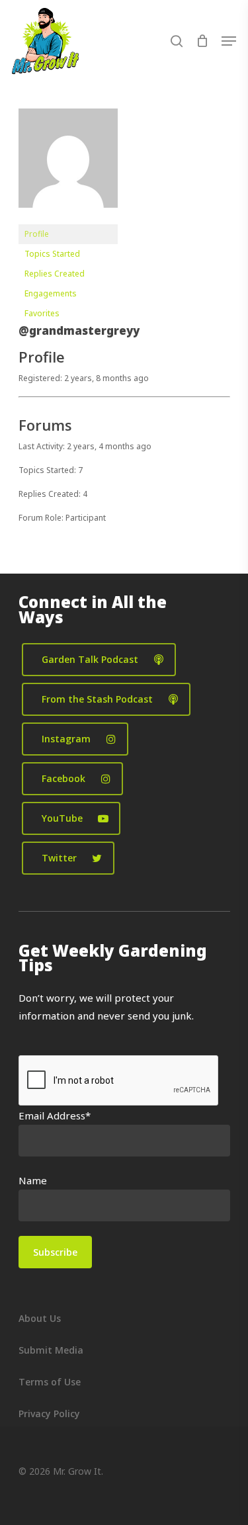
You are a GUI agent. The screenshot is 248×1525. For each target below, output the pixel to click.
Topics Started (52, 253)
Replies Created (54, 273)
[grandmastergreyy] (68, 218)
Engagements (50, 293)
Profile (36, 234)
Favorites (42, 313)
